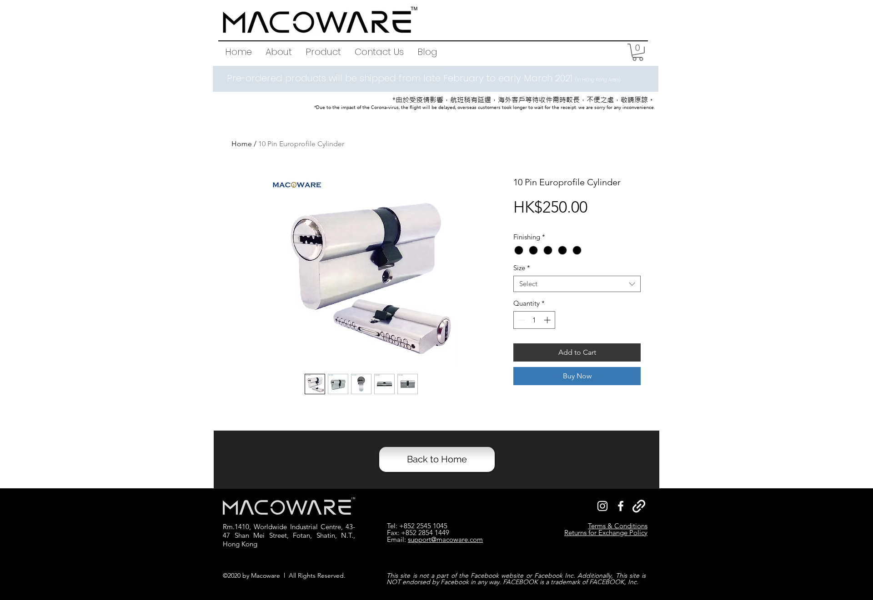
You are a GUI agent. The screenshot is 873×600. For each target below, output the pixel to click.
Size (521, 268)
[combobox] (577, 284)
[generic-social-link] (639, 506)
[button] (323, 52)
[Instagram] (602, 506)
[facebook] (620, 506)
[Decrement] (521, 320)
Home (241, 143)
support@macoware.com (445, 539)
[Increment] (548, 320)
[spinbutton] (534, 320)
